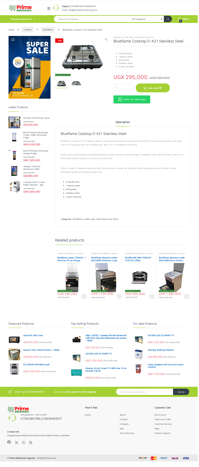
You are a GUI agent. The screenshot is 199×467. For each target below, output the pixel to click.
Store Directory (127, 433)
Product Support (162, 433)
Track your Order (163, 419)
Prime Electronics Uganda (22, 458)
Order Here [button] (82, 296)
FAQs (157, 428)
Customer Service (163, 424)
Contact (123, 419)
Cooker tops (128, 37)
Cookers (28, 29)
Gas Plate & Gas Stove (144, 37)
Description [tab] (123, 122)
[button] (106, 39)
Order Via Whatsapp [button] (135, 99)
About (122, 414)
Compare (124, 424)
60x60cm (95, 253)
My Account (160, 414)
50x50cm (62, 253)
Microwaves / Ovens (143, 253)
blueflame (48, 29)
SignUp (181, 391)
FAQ (122, 428)
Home (11, 29)
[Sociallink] (9, 442)
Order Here (153, 88)
